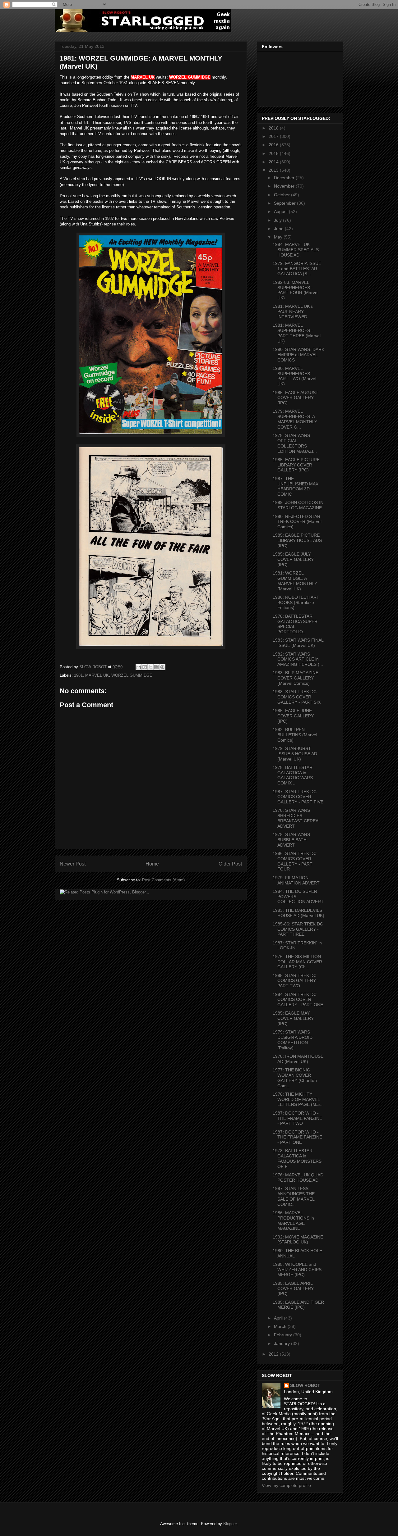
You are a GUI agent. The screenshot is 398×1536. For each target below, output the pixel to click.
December (285, 177)
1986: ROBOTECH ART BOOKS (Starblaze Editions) (296, 602)
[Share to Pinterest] (162, 667)
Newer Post (73, 863)
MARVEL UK (97, 675)
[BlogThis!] (144, 667)
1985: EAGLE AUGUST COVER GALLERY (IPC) (295, 398)
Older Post (230, 863)
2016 (274, 144)
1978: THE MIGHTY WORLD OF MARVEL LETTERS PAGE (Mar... (298, 1099)
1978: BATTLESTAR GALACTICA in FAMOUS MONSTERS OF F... (297, 1158)
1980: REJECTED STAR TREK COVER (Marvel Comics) (297, 521)
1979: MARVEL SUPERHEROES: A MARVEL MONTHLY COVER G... (295, 419)
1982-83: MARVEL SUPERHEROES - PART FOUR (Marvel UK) (295, 290)
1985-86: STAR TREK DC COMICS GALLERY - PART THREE (298, 929)
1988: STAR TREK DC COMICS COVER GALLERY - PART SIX (297, 697)
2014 (274, 161)
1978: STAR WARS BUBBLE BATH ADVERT (291, 840)
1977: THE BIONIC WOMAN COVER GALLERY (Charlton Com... (295, 1077)
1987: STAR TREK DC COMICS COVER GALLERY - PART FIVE (298, 797)
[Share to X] (150, 667)
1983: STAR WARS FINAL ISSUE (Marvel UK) (298, 643)
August (281, 211)
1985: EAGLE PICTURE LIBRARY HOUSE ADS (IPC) (297, 540)
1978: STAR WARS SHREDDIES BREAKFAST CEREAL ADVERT (297, 818)
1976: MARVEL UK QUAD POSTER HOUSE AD (298, 1177)
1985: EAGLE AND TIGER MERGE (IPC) (298, 1305)
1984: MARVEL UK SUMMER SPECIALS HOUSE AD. (296, 249)
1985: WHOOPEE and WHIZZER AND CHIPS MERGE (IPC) (297, 1269)
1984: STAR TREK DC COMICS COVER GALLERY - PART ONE (298, 999)
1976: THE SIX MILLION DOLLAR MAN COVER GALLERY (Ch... (297, 962)
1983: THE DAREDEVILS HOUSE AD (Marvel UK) (298, 913)
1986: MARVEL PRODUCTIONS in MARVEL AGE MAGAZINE (293, 1220)
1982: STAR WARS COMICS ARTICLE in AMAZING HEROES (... (298, 659)
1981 (78, 675)
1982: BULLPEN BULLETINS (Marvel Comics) (295, 735)
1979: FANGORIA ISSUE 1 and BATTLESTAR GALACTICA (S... (297, 268)
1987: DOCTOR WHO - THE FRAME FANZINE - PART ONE (297, 1137)
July (278, 220)
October (282, 194)
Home (152, 863)
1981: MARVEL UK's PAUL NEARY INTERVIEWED (293, 311)
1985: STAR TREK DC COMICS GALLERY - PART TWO (296, 980)
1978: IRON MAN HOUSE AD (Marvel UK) (298, 1059)
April (279, 1318)
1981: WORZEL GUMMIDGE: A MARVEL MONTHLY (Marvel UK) (295, 580)
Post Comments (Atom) (163, 880)
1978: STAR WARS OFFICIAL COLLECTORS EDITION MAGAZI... (295, 443)
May (279, 236)
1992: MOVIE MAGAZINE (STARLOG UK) (298, 1239)
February (283, 1334)
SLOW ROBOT (305, 1385)
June (279, 228)
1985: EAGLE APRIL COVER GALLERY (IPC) (293, 1288)
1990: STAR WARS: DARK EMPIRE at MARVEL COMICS (298, 354)
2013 (274, 170)
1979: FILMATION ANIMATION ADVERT (296, 880)
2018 (274, 127)
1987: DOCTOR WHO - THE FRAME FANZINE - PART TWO (297, 1118)
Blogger (230, 1523)
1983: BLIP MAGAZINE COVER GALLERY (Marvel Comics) (295, 678)
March (281, 1326)
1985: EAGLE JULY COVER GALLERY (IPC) (293, 559)
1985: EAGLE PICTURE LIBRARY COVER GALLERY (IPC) (296, 465)
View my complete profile (286, 1485)
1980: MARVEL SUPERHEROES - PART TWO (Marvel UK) (294, 376)
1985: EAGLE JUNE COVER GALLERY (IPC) (293, 716)
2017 (274, 136)
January (282, 1343)
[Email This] (139, 667)
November (285, 186)
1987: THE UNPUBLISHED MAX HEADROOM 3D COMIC (295, 486)
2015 (274, 153)
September (285, 203)
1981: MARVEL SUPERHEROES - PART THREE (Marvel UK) (297, 333)
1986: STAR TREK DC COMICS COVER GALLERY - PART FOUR (295, 861)
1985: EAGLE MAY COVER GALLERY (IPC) (293, 1018)
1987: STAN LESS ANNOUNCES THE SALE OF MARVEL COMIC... (294, 1196)
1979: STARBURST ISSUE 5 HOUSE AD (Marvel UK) (295, 753)
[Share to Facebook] (156, 667)
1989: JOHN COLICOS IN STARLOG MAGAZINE (298, 505)
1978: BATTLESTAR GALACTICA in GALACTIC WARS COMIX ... (293, 775)
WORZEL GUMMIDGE (131, 675)
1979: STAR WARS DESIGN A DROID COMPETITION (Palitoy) (292, 1039)
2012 (274, 1354)
